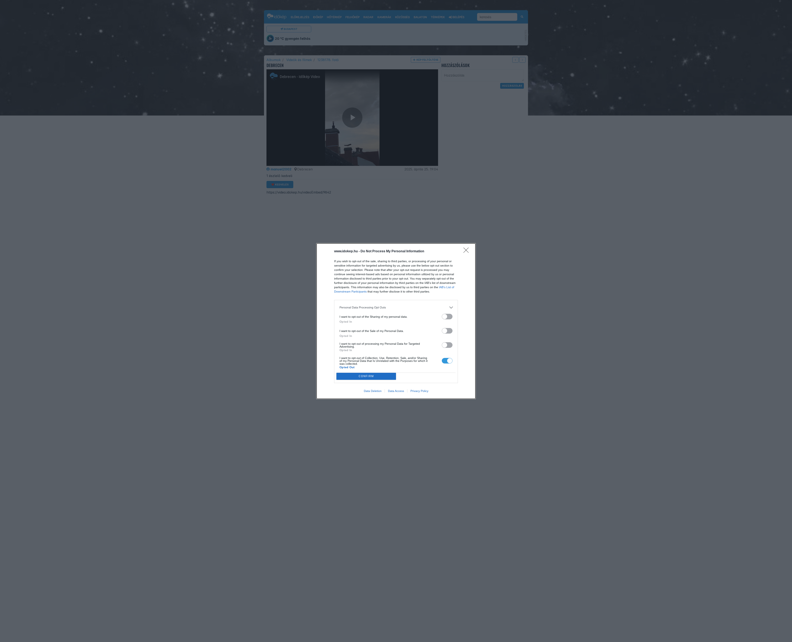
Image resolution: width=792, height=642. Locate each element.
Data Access (396, 391)
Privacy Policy (419, 391)
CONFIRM (366, 376)
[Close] (467, 251)
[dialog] (396, 321)
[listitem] (396, 307)
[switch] (447, 316)
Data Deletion (373, 391)
